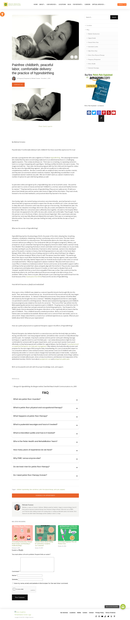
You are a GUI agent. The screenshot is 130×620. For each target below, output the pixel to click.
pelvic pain (56, 489)
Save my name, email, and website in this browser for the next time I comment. (41, 583)
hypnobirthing (25, 489)
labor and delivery (34, 489)
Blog (88, 29)
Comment (16, 571)
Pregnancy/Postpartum (23, 78)
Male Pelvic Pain (92, 51)
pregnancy (62, 489)
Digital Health (92, 38)
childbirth (19, 489)
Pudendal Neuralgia (93, 68)
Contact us (18, 84)
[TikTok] (105, 616)
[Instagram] (99, 113)
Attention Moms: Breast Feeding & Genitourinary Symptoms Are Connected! (44, 543)
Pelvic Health (92, 63)
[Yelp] (109, 113)
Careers (85, 612)
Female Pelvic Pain (93, 42)
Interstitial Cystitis (93, 46)
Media (79, 612)
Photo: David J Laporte (45, 126)
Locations (89, 25)
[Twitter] (94, 113)
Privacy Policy (99, 612)
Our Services (64, 612)
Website (15, 579)
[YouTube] (114, 113)
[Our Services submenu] (56, 4)
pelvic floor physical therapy (46, 489)
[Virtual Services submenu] (104, 4)
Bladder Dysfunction (94, 34)
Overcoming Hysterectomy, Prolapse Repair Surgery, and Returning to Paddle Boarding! (22, 543)
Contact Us (122, 4)
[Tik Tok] (101, 118)
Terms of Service (110, 612)
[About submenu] (44, 4)
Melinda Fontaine (35, 78)
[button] (2, 14)
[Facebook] (89, 113)
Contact (91, 612)
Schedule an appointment (45, 495)
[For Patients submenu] (82, 4)
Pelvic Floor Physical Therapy (96, 55)
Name (14, 575)
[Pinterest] (104, 113)
